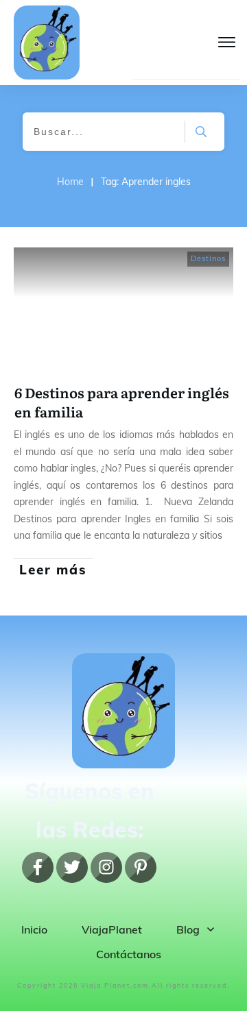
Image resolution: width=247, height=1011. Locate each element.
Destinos (208, 258)
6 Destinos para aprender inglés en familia (121, 402)
